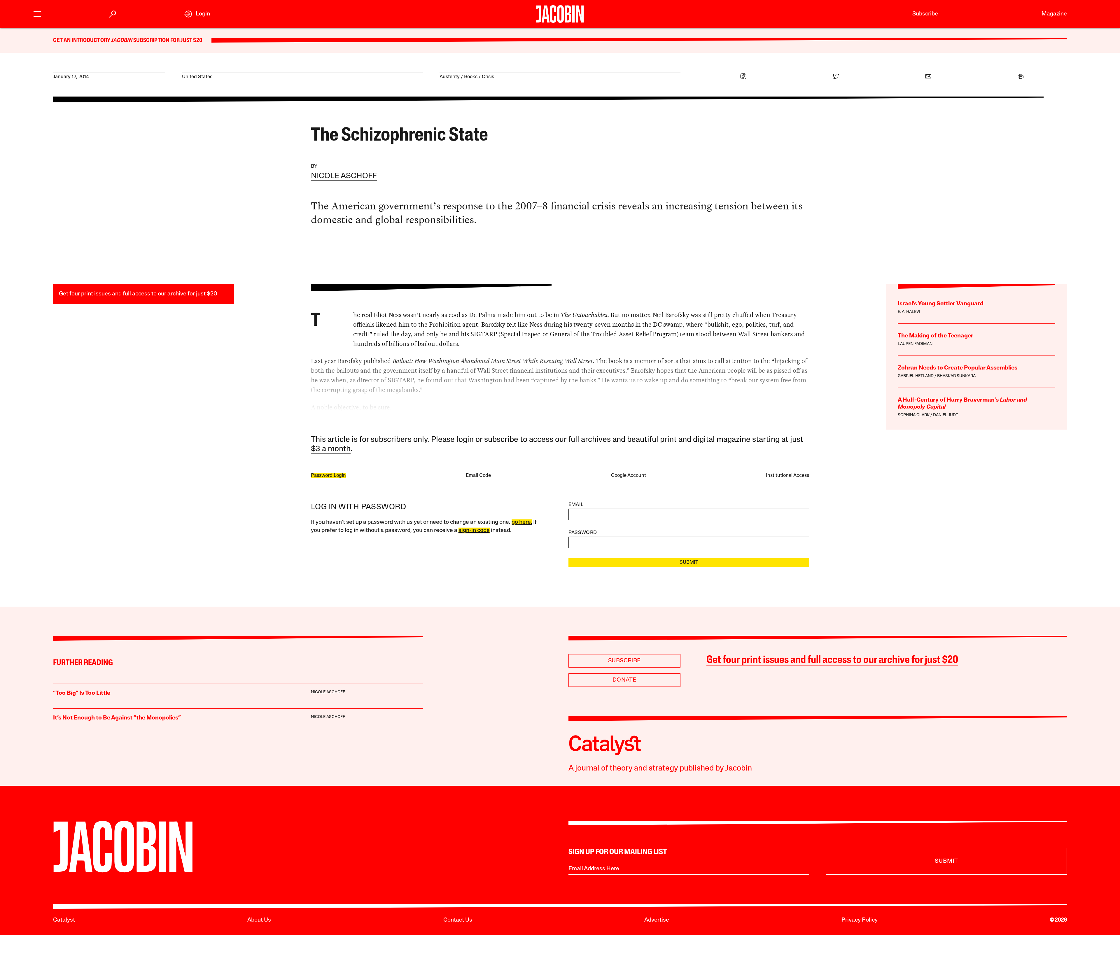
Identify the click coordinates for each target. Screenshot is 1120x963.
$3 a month (331, 449)
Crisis (488, 76)
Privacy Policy (859, 920)
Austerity (450, 76)
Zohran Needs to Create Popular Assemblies (957, 368)
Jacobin (121, 40)
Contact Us (457, 920)
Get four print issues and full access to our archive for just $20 (138, 294)
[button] (37, 13)
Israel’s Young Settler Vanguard (941, 304)
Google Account (628, 475)
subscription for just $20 (167, 40)
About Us (259, 920)
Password (582, 532)
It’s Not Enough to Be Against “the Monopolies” (117, 718)
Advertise (656, 920)
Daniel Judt (945, 415)
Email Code (478, 475)
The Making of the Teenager (935, 336)
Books (470, 76)
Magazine (1054, 14)
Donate (624, 680)
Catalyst (64, 920)
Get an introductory (82, 40)
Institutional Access (787, 475)
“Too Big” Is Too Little (81, 693)
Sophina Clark (914, 415)
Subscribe (925, 14)
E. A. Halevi (909, 312)
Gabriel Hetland (916, 376)
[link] (197, 14)
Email (576, 504)
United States (197, 76)
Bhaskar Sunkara (956, 376)
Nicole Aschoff (344, 176)
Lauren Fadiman (915, 344)
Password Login (328, 475)
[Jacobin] (560, 13)
